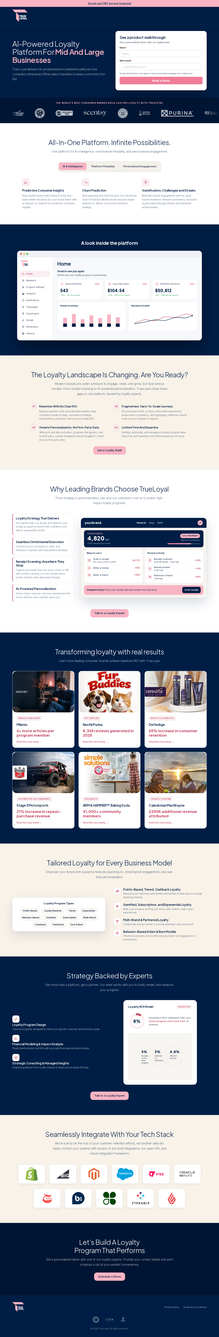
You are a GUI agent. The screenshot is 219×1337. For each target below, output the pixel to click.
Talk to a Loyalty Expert (109, 613)
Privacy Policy (171, 1307)
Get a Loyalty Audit (109, 450)
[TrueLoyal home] (20, 16)
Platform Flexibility (103, 166)
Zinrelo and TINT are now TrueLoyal (109, 3)
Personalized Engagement (139, 166)
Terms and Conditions (195, 1307)
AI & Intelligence (73, 166)
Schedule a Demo (109, 1276)
